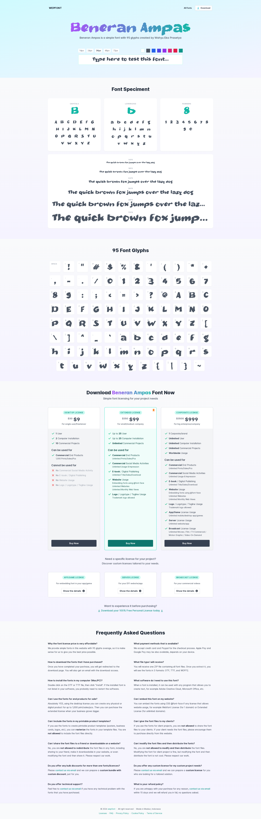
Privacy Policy (122, 813)
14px (81, 50)
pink (170, 51)
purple (164, 51)
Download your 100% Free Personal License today (130, 610)
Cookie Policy (137, 813)
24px (90, 50)
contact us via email (65, 770)
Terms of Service (154, 813)
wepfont (111, 809)
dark (148, 51)
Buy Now (74, 543)
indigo (159, 51)
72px (115, 50)
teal (181, 51)
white (143, 51)
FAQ (111, 813)
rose (175, 51)
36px (98, 50)
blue (154, 51)
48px (107, 50)
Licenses (103, 813)
